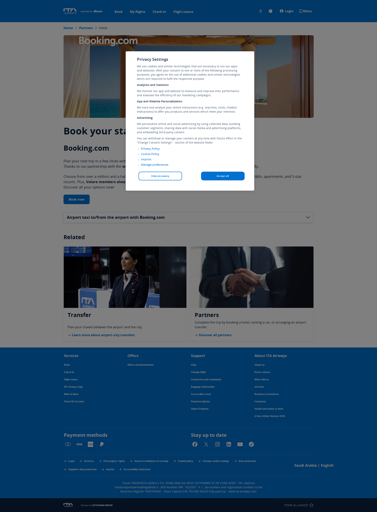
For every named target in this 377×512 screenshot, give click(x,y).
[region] (190, 121)
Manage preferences (154, 165)
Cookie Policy (150, 154)
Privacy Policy (150, 148)
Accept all (223, 175)
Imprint (146, 159)
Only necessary (160, 175)
